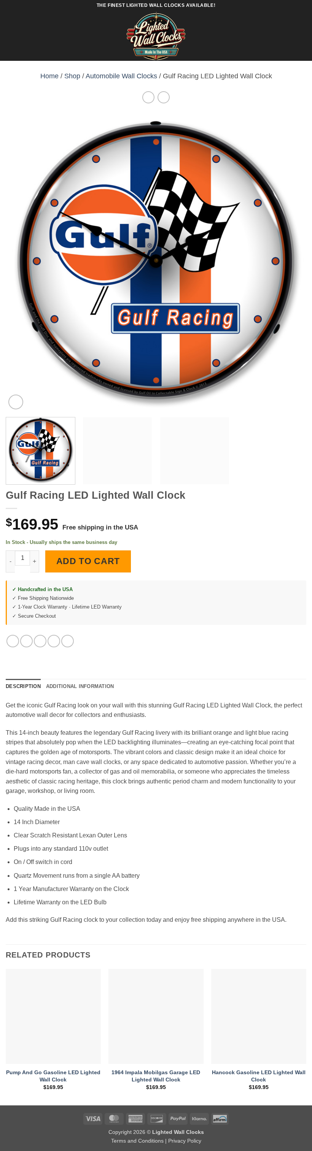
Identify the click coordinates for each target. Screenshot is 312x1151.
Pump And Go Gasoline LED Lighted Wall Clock (53, 1076)
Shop (72, 76)
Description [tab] (23, 686)
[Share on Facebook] (26, 641)
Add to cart (88, 561)
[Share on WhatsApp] (12, 641)
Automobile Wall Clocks (121, 76)
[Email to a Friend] (54, 641)
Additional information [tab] (80, 686)
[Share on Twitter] (40, 641)
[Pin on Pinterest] (67, 641)
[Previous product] (163, 97)
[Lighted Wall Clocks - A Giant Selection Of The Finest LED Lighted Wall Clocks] (156, 36)
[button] (10, 36)
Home (49, 76)
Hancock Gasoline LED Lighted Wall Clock (259, 1076)
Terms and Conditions (137, 1141)
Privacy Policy (184, 1141)
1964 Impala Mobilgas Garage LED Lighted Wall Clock (155, 1076)
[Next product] (148, 97)
